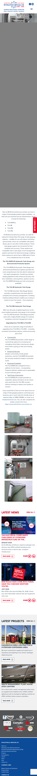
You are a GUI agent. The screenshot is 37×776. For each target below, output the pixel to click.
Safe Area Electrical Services (8, 751)
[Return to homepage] (14, 7)
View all (29, 512)
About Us (3, 746)
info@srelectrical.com (9, 400)
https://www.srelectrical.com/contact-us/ (18, 404)
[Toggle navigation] (31, 9)
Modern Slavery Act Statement (9, 768)
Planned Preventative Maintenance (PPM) (12, 749)
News (2, 759)
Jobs (2, 760)
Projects (3, 753)
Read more (8, 556)
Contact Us (4, 762)
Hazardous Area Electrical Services (10, 748)
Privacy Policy (5, 770)
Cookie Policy (5, 772)
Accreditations (5, 755)
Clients (3, 757)
